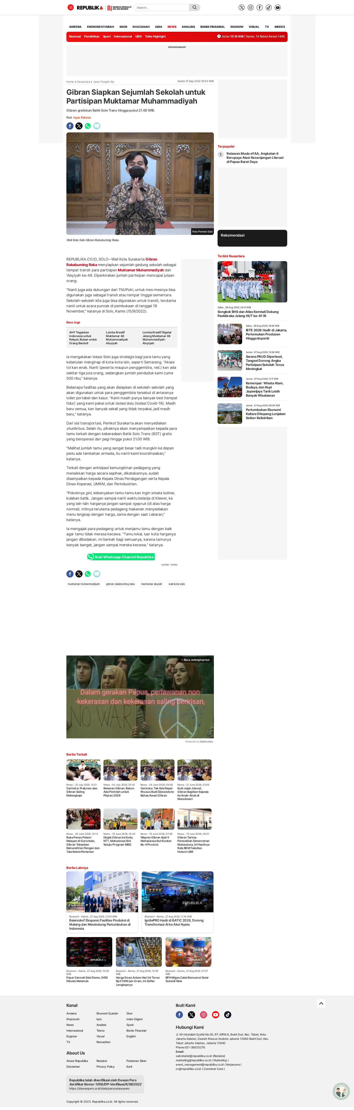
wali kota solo (177, 583)
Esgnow (71, 1036)
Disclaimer (73, 1066)
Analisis (101, 1025)
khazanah (141, 26)
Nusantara (83, 81)
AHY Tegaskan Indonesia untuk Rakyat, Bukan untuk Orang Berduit (83, 338)
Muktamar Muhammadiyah (141, 270)
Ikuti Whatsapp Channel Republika (124, 557)
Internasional (123, 36)
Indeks (280, 26)
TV (267, 26)
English (131, 1036)
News (70, 1025)
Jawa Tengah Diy (103, 81)
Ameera (71, 1013)
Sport (107, 36)
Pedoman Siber (136, 1061)
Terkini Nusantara (231, 256)
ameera (75, 26)
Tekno (100, 1030)
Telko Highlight (155, 36)
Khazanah (72, 1019)
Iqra (99, 1019)
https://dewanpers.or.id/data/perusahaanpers (99, 1088)
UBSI (138, 36)
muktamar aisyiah (151, 583)
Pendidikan (92, 36)
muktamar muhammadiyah (84, 583)
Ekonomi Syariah (100, 26)
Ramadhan (103, 1042)
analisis (188, 26)
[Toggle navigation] (70, 7)
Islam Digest (134, 1019)
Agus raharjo (82, 117)
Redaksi (101, 1061)
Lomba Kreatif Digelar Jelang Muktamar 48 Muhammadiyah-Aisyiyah (157, 338)
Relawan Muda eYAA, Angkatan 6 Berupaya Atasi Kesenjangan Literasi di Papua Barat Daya (255, 157)
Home (70, 81)
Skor (129, 1013)
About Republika (77, 1061)
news (172, 26)
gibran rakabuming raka (120, 583)
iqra (158, 26)
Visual (100, 1036)
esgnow (236, 26)
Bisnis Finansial (212, 26)
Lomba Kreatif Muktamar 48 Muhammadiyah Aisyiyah (117, 338)
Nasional (75, 36)
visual (254, 26)
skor (123, 26)
